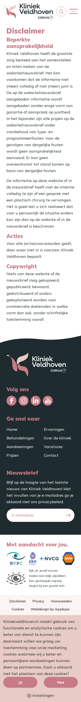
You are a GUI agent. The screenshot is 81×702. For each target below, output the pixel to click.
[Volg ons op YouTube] (48, 401)
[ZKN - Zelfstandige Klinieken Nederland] (32, 558)
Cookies (18, 609)
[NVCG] (49, 558)
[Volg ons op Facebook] (11, 401)
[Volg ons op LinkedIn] (36, 401)
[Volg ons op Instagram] (24, 401)
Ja (20, 682)
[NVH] (69, 558)
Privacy (38, 601)
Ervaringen (54, 429)
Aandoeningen (19, 446)
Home (11, 429)
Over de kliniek (57, 438)
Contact (51, 455)
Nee (60, 682)
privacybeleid (50, 501)
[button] (61, 11)
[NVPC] (16, 558)
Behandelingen (20, 438)
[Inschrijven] (68, 515)
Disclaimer (17, 601)
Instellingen (42, 695)
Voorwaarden (61, 601)
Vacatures (53, 446)
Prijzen (12, 455)
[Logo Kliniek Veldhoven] (28, 11)
